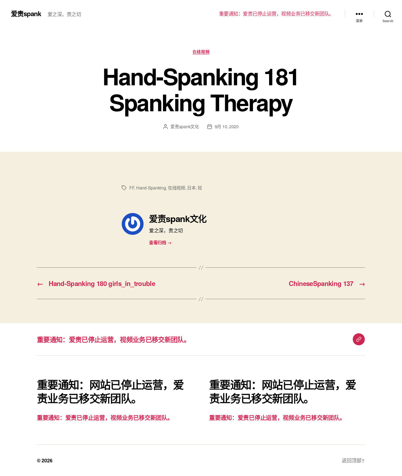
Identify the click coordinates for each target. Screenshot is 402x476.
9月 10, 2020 (227, 126)
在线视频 (201, 52)
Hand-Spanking (151, 188)
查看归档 (160, 242)
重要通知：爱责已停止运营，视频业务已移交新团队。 (276, 14)
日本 (191, 188)
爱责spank (26, 13)
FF (131, 188)
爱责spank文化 (184, 126)
